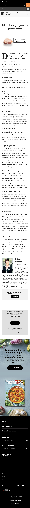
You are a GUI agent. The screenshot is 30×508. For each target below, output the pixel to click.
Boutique (4, 461)
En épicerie (4, 470)
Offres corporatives (6, 473)
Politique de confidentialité (15, 500)
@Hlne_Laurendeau (12, 286)
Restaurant (4, 464)
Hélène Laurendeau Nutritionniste (17, 288)
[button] (28, 5)
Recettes (4, 458)
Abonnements (5, 467)
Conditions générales (15, 503)
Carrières (4, 476)
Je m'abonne (16, 367)
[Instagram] (13, 485)
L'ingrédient (15, 22)
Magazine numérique (7, 479)
